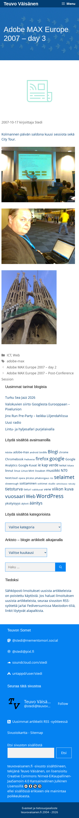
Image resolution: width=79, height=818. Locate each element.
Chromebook (14, 459)
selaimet (64, 476)
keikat (63, 465)
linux (17, 470)
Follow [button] (63, 703)
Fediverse (29, 459)
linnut (9, 471)
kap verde (50, 465)
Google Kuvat (27, 465)
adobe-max (15, 361)
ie (39, 465)
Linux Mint (27, 470)
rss (51, 478)
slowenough (12, 483)
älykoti (25, 503)
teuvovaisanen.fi (20, 766)
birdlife (43, 452)
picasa (30, 478)
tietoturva (14, 489)
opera (22, 478)
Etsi (64, 753)
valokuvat (37, 489)
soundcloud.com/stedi (29, 662)
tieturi (27, 489)
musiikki (53, 470)
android (34, 452)
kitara (70, 465)
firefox (42, 459)
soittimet (42, 483)
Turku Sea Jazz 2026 (20, 397)
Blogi (53, 451)
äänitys (36, 503)
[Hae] (60, 567)
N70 (64, 470)
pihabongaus (42, 478)
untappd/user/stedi (27, 673)
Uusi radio (13, 422)
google (56, 458)
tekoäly (71, 483)
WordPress (50, 496)
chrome (63, 452)
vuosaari (15, 496)
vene (47, 489)
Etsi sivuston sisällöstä (24, 745)
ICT (9, 355)
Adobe (8, 452)
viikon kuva (62, 489)
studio (51, 483)
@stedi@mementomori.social (35, 640)
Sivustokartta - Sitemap (25, 732)
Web (16, 355)
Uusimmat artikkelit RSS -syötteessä (40, 721)
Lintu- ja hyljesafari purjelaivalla (29, 429)
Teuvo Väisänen (21, 3)
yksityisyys (12, 503)
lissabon (40, 470)
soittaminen (28, 483)
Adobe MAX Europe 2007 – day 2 (31, 367)
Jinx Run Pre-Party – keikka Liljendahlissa (36, 416)
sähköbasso (61, 483)
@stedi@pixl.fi (23, 651)
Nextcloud (11, 478)
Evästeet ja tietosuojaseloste (39, 808)
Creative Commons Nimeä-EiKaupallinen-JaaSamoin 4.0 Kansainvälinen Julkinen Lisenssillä (39, 781)
